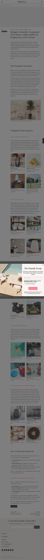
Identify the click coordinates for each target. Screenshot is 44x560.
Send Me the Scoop (33, 288)
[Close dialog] (43, 264)
